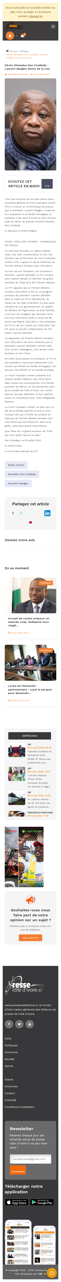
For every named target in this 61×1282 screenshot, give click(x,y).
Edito (8, 1038)
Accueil (13, 51)
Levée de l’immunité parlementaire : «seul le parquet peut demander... (30, 689)
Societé (9, 1059)
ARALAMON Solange (17, 74)
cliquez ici (35, 16)
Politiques (11, 1045)
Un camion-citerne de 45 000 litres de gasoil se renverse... (39, 803)
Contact (10, 1093)
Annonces (11, 1086)
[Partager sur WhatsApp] (21, 513)
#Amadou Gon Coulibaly (22, 474)
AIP (29, 744)
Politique (24, 51)
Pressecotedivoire (45, 1270)
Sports (9, 1066)
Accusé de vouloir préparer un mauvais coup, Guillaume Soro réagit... (28, 622)
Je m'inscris (18, 1171)
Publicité (10, 1100)
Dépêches (29, 735)
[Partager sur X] (38, 513)
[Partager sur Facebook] (12, 513)
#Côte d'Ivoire (16, 465)
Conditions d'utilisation (20, 1107)
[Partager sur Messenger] (29, 513)
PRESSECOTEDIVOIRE (40, 812)
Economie (11, 1052)
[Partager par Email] (30, 522)
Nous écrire (30, 937)
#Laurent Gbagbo (18, 483)
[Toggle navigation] (53, 26)
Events (9, 1079)
